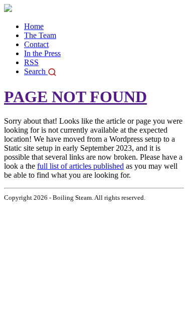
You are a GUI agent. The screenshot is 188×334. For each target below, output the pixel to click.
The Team (40, 35)
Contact (36, 44)
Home (34, 26)
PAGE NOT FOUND (75, 97)
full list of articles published (80, 166)
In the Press (42, 53)
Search (36, 71)
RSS (31, 62)
